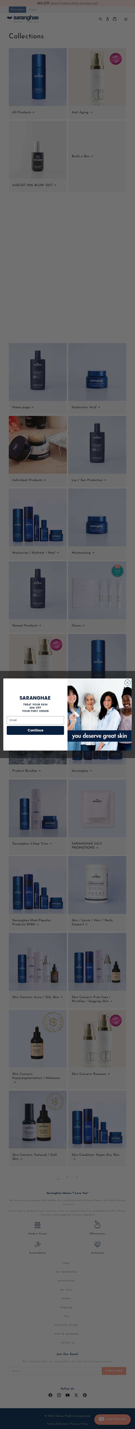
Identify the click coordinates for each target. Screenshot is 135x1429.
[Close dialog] (127, 682)
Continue (35, 730)
